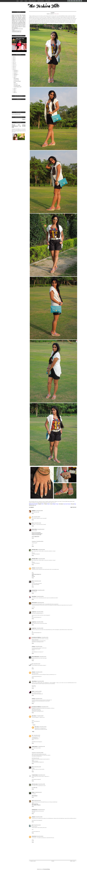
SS (32, 735)
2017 (14, 62)
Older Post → (73, 861)
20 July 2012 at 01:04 (41, 809)
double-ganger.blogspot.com (36, 574)
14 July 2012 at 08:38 (39, 611)
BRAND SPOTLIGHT (32, 1)
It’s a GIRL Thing (34, 787)
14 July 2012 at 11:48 (38, 646)
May (14, 89)
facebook (33, 576)
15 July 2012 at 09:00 (40, 681)
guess (58, 13)
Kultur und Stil (34, 602)
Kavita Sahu (34, 836)
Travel (26, 1)
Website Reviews (41, 1)
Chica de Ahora (34, 795)
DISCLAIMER (48, 1)
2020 (14, 58)
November (15, 71)
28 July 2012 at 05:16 (39, 836)
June (15, 88)
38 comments (31, 507)
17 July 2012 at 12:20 (36, 735)
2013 (14, 67)
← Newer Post (32, 861)
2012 (14, 69)
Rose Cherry (37, 726)
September (15, 74)
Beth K (33, 691)
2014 (14, 66)
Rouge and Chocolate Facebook (37, 533)
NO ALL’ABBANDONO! (35, 536)
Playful (15, 82)
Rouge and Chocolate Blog (36, 532)
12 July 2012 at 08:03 (39, 510)
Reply (33, 513)
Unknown (33, 816)
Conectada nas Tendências (36, 637)
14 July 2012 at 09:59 (39, 628)
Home (17, 1)
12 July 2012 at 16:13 (40, 529)
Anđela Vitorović (34, 746)
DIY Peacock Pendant (17, 81)
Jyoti (32, 800)
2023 (14, 56)
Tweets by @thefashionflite (16, 114)
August (15, 75)
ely (32, 516)
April (14, 91)
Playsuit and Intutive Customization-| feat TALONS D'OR (18, 126)
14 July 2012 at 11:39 (44, 637)
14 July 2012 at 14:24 (36, 663)
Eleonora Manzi (34, 529)
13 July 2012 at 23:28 (40, 596)
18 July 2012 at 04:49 (42, 726)
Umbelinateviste (34, 809)
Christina (33, 646)
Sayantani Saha (34, 590)
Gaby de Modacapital (35, 656)
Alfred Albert (34, 596)
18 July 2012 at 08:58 (39, 752)
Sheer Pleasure (16, 78)
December (15, 70)
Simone (33, 792)
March (15, 92)
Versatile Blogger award (17, 86)
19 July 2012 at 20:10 (37, 800)
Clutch (55, 13)
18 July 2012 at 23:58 (41, 784)
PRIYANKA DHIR (35, 549)
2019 (14, 59)
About (21, 1)
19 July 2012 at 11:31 (38, 792)
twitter (33, 575)
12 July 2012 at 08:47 (36, 516)
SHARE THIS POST (73, 507)
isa (32, 663)
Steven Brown (34, 681)
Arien (33, 766)
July (14, 77)
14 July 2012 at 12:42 (42, 656)
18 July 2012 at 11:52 (37, 766)
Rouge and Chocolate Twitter (36, 534)
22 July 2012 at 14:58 (38, 816)
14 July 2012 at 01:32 (40, 602)
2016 (14, 63)
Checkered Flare (16, 79)
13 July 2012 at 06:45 (41, 558)
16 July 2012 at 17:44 (44, 706)
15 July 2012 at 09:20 (38, 691)
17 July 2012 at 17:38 (41, 746)
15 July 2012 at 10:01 (38, 698)
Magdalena (34, 510)
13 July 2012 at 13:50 (40, 590)
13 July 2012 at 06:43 (41, 549)
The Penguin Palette (17, 85)
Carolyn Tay (34, 611)
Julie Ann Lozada (35, 784)
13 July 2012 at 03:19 (39, 541)
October (15, 73)
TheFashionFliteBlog (46, 869)
